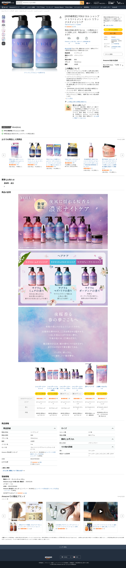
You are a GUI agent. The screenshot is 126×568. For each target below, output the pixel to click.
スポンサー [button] (4, 499)
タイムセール (78, 7)
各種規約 (72, 562)
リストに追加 (108, 54)
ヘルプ (23, 7)
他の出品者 (68, 48)
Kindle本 (114, 7)
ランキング (49, 7)
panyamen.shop (115, 39)
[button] (5, 7)
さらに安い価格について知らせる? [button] (13, 470)
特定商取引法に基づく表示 (82, 562)
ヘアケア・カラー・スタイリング (18, 11)
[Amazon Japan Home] (48, 558)
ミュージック (95, 7)
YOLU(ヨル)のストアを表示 (73, 24)
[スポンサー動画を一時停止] (40, 515)
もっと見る (69, 98)
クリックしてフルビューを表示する (34, 72)
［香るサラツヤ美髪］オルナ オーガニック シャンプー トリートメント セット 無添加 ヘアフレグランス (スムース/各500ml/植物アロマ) (30, 526)
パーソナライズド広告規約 (61, 562)
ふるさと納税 (31, 7)
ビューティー (5, 11)
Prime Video (69, 7)
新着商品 (86, 7)
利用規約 (41, 562)
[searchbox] (51, 3)
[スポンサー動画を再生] (63, 511)
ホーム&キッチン (105, 7)
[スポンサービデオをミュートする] (40, 519)
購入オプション (65, 393)
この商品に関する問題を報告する (76, 101)
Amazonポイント (14, 7)
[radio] (3, 17)
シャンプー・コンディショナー (35, 11)
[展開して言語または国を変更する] (91, 3)
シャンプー (47, 11)
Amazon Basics (59, 7)
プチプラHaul (40, 7)
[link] (16, 161)
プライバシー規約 (49, 562)
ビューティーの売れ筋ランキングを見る (46, 488)
